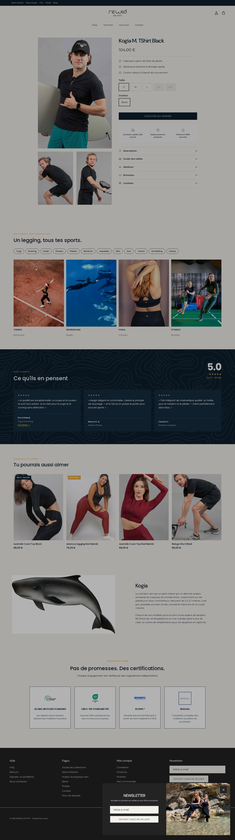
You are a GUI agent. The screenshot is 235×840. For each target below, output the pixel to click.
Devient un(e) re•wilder (134, 819)
